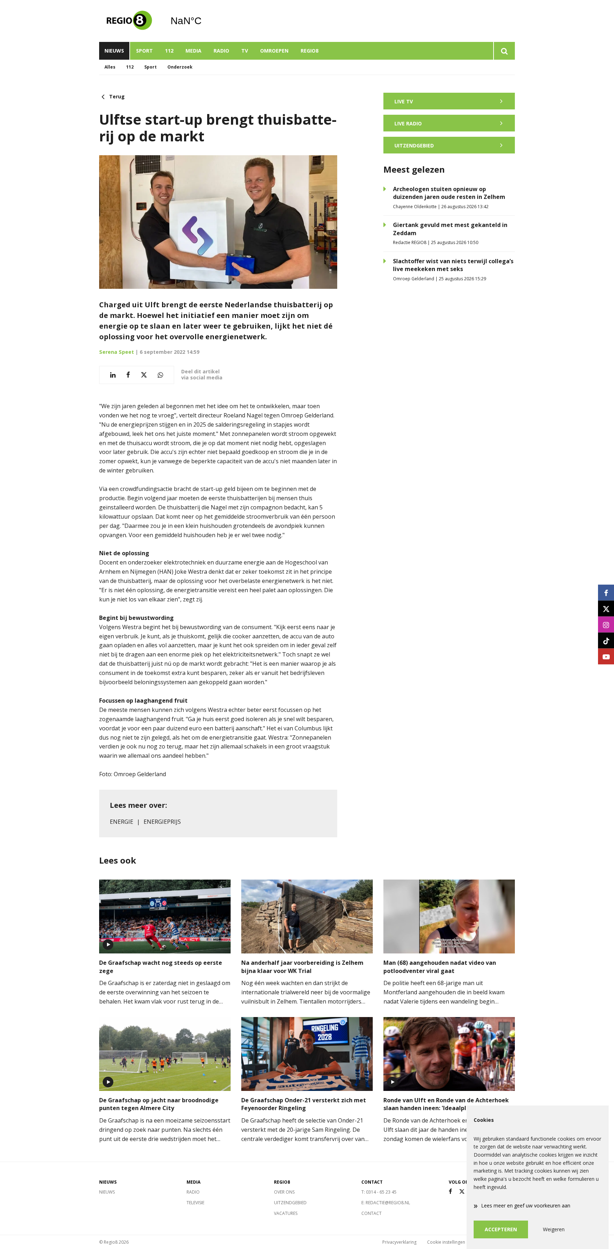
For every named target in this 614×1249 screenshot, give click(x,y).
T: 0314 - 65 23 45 (379, 1192)
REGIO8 (309, 50)
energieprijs (162, 822)
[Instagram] (606, 625)
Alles (109, 67)
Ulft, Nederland (204, 21)
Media (193, 50)
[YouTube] (606, 657)
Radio (221, 50)
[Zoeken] (504, 51)
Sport (144, 50)
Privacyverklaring (399, 1242)
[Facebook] (450, 1192)
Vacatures (285, 1213)
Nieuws (114, 50)
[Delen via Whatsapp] (160, 375)
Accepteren (501, 1229)
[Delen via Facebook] (128, 375)
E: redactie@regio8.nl (385, 1203)
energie (121, 822)
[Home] (129, 21)
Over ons (284, 1192)
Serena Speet (116, 351)
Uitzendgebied (290, 1203)
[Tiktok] (606, 641)
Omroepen (274, 50)
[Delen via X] (143, 375)
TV (244, 50)
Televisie (195, 1203)
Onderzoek (180, 67)
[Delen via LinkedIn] (113, 375)
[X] (462, 1192)
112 (169, 50)
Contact (371, 1213)
